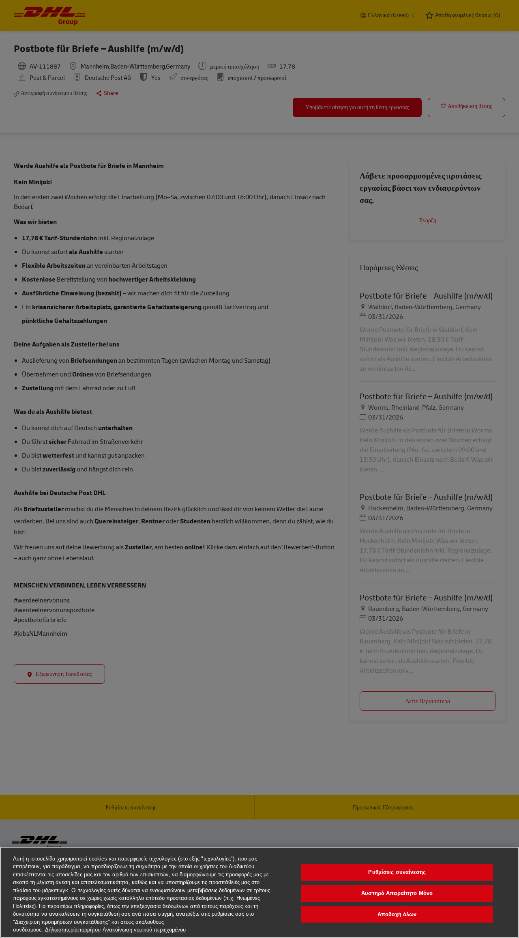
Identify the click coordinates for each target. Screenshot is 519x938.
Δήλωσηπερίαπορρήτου (73, 930)
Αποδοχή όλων (397, 914)
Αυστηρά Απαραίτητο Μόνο (397, 893)
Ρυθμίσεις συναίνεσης (397, 872)
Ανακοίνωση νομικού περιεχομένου (144, 930)
